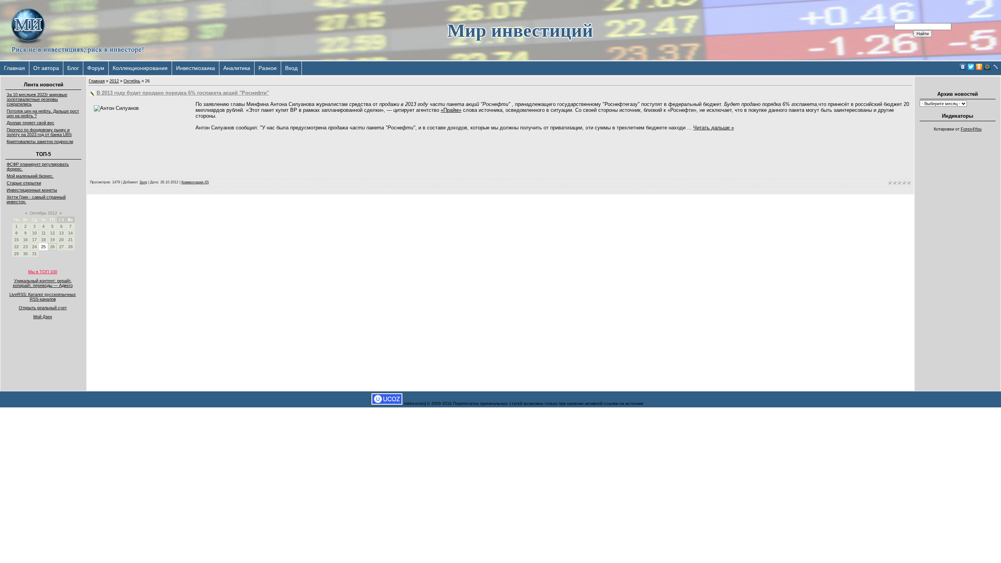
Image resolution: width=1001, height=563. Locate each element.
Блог (73, 68)
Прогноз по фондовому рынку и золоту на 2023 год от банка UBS (39, 132)
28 (70, 246)
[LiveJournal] (996, 67)
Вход (291, 68)
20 (61, 239)
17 (34, 239)
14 (70, 233)
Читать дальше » (713, 128)
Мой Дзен (42, 316)
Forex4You (971, 129)
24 (34, 246)
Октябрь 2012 (43, 213)
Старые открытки (24, 183)
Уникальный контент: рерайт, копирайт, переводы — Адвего (43, 283)
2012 (114, 81)
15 (16, 239)
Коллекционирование (140, 68)
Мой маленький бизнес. (30, 176)
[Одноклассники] (979, 67)
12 (52, 233)
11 (43, 233)
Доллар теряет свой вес (30, 122)
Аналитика (236, 68)
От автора (46, 68)
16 (25, 239)
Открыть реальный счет (43, 307)
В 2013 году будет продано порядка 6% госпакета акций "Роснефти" (183, 93)
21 (70, 239)
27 (61, 246)
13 (61, 233)
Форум (95, 68)
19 (52, 239)
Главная (14, 68)
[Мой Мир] (987, 67)
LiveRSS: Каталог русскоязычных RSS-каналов (42, 296)
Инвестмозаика (195, 68)
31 (34, 253)
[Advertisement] (957, 252)
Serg (143, 182)
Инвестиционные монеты (32, 190)
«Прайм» (451, 110)
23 (25, 246)
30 (25, 253)
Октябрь (132, 81)
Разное (267, 68)
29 (16, 253)
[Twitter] (971, 67)
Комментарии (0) (195, 182)
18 (43, 239)
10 (34, 233)
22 (16, 246)
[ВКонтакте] (963, 67)
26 (52, 246)
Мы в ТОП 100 (42, 271)
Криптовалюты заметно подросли (40, 141)
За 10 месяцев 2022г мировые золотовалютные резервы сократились (37, 99)
